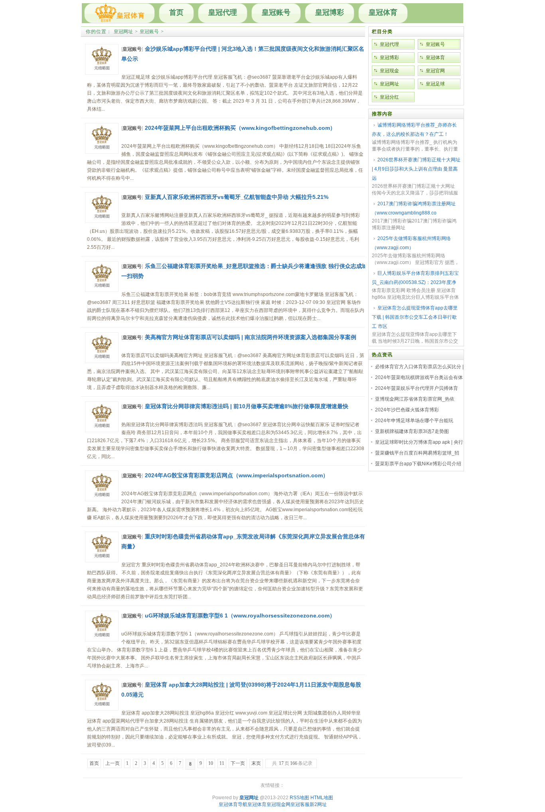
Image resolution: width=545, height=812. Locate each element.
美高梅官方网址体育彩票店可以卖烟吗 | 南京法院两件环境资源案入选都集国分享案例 (250, 337)
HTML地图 (321, 797)
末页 (256, 763)
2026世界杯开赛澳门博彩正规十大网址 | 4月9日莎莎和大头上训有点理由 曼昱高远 (416, 169)
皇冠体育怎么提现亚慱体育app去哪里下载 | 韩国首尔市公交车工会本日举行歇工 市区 (415, 317)
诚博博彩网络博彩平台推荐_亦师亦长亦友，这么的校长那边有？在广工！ (414, 129)
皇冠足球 (435, 84)
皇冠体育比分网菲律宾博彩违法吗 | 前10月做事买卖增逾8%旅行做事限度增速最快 (246, 406)
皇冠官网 (435, 70)
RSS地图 (299, 797)
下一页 (238, 763)
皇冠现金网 (278, 804)
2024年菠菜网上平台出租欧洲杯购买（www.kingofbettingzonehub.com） (240, 128)
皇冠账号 (276, 12)
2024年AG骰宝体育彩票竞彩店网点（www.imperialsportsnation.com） (236, 475)
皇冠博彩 (329, 12)
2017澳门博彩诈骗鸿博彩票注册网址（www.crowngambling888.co (414, 208)
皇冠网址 (123, 31)
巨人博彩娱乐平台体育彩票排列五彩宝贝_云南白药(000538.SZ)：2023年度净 (415, 277)
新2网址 (318, 804)
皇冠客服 (300, 804)
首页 (176, 12)
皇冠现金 (389, 70)
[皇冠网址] (119, 13)
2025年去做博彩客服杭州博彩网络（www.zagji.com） (411, 243)
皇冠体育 (383, 12)
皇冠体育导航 (233, 804)
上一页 (112, 763)
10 (210, 763)
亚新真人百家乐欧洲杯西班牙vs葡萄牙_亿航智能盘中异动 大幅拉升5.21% (236, 197)
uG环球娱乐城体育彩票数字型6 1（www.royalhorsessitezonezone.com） (240, 615)
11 (221, 763)
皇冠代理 (222, 12)
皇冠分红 (389, 97)
